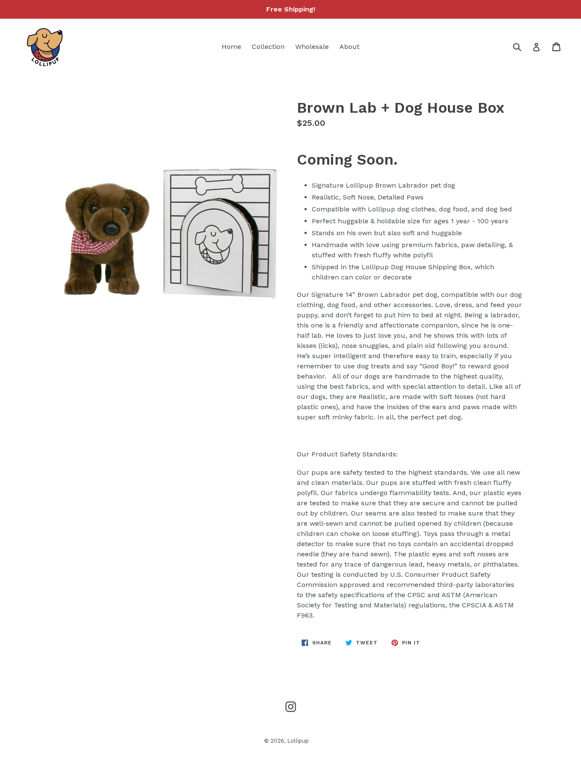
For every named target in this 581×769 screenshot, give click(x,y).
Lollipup (298, 741)
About (349, 47)
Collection (268, 47)
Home (231, 47)
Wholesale (312, 47)
